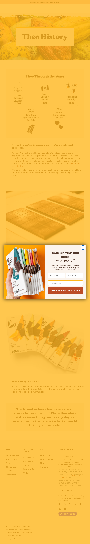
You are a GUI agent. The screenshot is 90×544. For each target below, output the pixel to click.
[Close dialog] (83, 247)
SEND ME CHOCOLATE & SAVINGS (65, 291)
